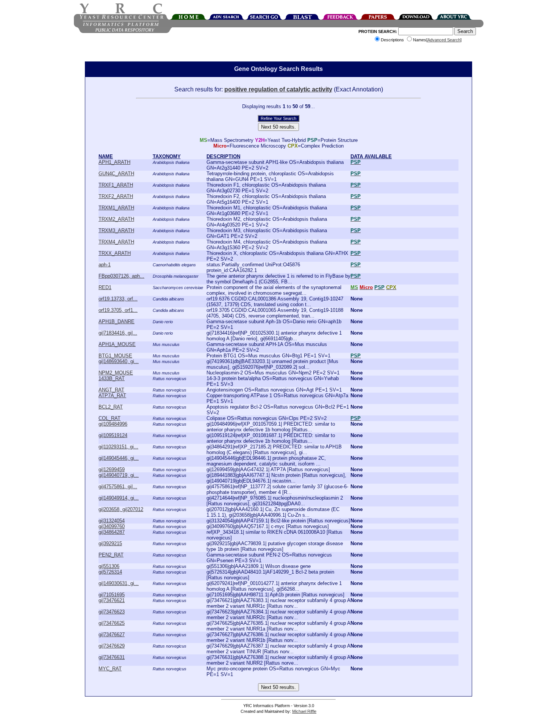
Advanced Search (443, 40)
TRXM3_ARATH (116, 230)
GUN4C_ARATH (116, 173)
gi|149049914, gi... (119, 498)
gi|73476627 (112, 634)
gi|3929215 (110, 543)
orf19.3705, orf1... (118, 310)
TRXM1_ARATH (116, 208)
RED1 (105, 287)
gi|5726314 (110, 572)
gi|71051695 (112, 595)
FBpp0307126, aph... (121, 276)
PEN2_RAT (111, 555)
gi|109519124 (113, 435)
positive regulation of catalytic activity (278, 89)
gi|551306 (109, 566)
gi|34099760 (112, 526)
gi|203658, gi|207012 (121, 509)
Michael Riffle (304, 711)
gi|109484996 (113, 424)
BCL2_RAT (111, 407)
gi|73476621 (112, 600)
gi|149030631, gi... (119, 583)
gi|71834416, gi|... (118, 333)
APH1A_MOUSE (117, 344)
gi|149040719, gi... (119, 475)
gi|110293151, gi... (118, 447)
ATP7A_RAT (112, 395)
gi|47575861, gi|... (118, 486)
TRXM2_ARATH (116, 219)
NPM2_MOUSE (116, 373)
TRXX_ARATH (115, 253)
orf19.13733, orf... (118, 299)
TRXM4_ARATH (116, 242)
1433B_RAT (112, 378)
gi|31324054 (112, 521)
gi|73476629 (112, 646)
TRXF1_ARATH (116, 185)
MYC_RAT (110, 668)
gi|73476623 (112, 612)
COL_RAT (109, 418)
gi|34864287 (112, 532)
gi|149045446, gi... (119, 458)
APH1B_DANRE (117, 321)
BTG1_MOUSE (115, 355)
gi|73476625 (112, 623)
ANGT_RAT (111, 390)
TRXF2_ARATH (116, 196)
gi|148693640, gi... (119, 361)
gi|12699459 (112, 469)
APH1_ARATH (114, 162)
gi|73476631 (112, 657)
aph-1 (105, 264)
